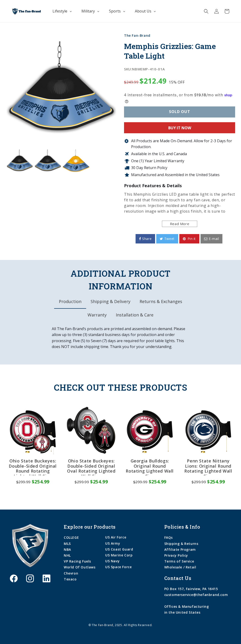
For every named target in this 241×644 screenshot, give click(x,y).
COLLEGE (71, 537)
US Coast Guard (119, 549)
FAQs (168, 537)
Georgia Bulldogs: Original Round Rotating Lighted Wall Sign (150, 466)
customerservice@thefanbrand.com (196, 594)
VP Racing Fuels (77, 561)
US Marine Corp (119, 555)
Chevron (71, 573)
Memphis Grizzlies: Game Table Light (170, 51)
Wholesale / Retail (180, 567)
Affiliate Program (180, 549)
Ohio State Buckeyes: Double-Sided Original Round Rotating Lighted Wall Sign (33, 466)
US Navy (112, 561)
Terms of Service (179, 561)
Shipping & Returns (181, 543)
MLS (67, 543)
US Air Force (115, 537)
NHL (67, 555)
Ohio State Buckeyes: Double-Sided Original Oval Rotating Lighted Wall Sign (91, 466)
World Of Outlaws (80, 567)
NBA (67, 549)
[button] (206, 11)
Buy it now (179, 127)
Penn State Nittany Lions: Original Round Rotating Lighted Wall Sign (208, 466)
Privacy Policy (176, 555)
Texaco (70, 579)
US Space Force (118, 567)
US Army (112, 543)
